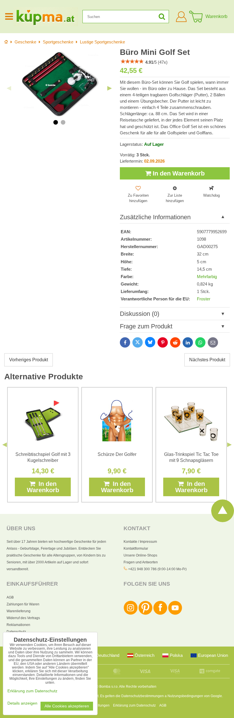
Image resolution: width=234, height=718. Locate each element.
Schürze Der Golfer (117, 454)
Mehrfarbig (207, 276)
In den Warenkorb (178, 173)
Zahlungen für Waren (23, 604)
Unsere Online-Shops (140, 555)
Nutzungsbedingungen (185, 696)
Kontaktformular (136, 549)
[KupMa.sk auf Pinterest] (145, 614)
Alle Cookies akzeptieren (67, 706)
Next (109, 88)
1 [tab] (55, 122)
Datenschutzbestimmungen (142, 696)
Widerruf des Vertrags (23, 618)
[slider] (132, 61)
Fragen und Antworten (141, 562)
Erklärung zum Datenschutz (134, 705)
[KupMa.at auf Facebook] (160, 614)
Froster (203, 299)
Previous (8, 88)
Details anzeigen (22, 703)
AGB (10, 597)
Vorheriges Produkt (28, 359)
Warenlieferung (19, 611)
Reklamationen (18, 625)
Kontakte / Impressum (140, 542)
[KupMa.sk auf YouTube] (175, 614)
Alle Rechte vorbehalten (137, 687)
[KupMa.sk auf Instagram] (131, 614)
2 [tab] (63, 122)
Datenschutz (16, 632)
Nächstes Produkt (207, 359)
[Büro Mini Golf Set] (59, 83)
